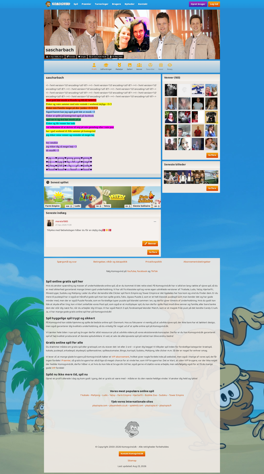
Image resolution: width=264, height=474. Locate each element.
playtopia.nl (151, 405)
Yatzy (112, 395)
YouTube (131, 271)
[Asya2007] (171, 103)
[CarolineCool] (184, 144)
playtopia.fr (166, 405)
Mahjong (95, 395)
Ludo (105, 395)
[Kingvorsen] (211, 103)
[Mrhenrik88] (198, 103)
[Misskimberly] (211, 144)
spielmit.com (136, 405)
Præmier (66, 360)
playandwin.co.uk (118, 405)
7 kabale (84, 395)
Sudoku (163, 395)
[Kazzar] (198, 90)
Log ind (214, 4)
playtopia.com (99, 405)
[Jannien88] (184, 103)
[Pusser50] (184, 117)
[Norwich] (184, 130)
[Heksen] (171, 90)
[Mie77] (211, 117)
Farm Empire (124, 395)
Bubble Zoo (151, 395)
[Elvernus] (211, 90)
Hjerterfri (138, 395)
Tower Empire (176, 395)
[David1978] (171, 144)
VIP (53, 368)
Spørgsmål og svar (67, 262)
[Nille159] (198, 144)
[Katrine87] (211, 130)
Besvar (152, 244)
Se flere (153, 252)
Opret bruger (198, 4)
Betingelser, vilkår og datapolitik (110, 262)
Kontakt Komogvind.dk (132, 453)
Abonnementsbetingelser (197, 262)
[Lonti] (171, 117)
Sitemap (132, 461)
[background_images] (171, 177)
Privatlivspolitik (153, 262)
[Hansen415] (198, 130)
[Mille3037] (171, 130)
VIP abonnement (120, 357)
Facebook (142, 271)
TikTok (154, 271)
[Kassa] (198, 117)
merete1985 (61, 221)
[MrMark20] (184, 90)
